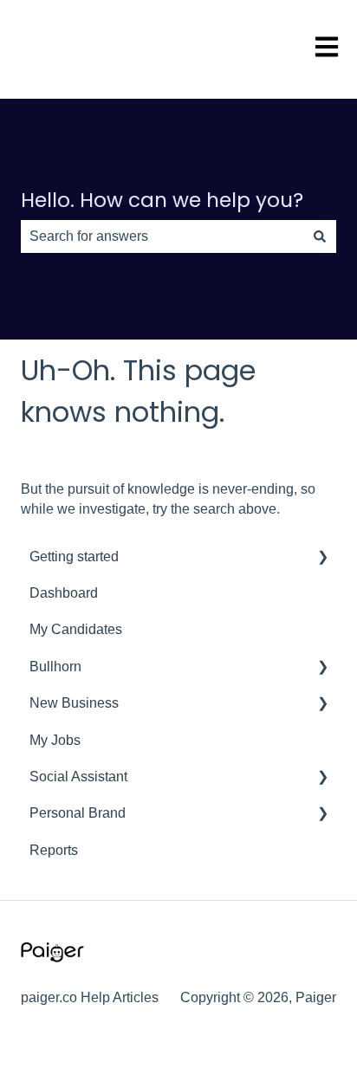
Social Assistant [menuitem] (78, 776)
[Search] (319, 236)
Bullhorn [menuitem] (55, 666)
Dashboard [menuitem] (63, 593)
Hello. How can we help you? (162, 200)
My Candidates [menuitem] (75, 629)
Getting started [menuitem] (74, 556)
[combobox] (162, 236)
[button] (322, 558)
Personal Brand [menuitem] (77, 813)
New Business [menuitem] (74, 703)
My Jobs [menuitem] (55, 740)
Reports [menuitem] (53, 850)
